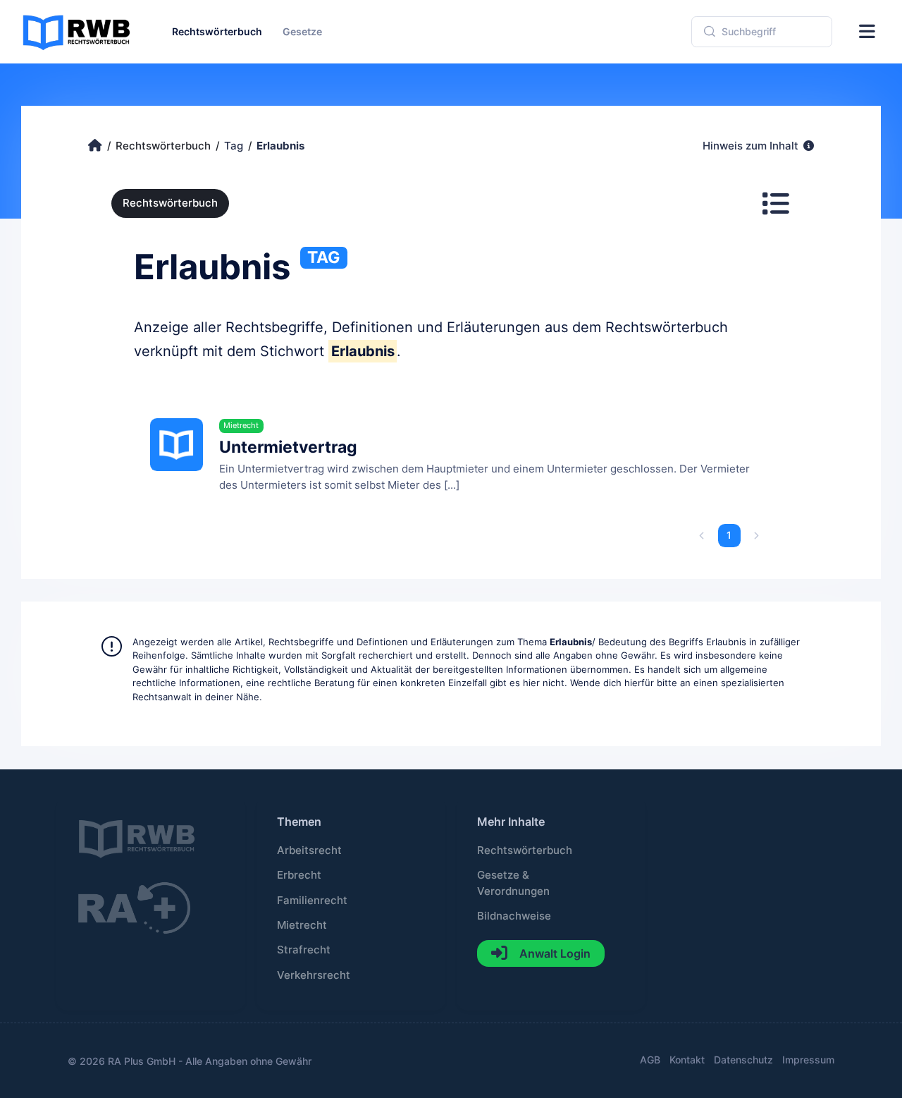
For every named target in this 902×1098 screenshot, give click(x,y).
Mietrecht (302, 925)
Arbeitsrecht (309, 850)
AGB (650, 1060)
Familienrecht (312, 900)
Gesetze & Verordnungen (513, 883)
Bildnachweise (514, 916)
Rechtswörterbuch (170, 203)
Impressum (808, 1060)
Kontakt (687, 1060)
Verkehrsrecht (313, 975)
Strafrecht (303, 950)
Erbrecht (299, 875)
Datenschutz (743, 1060)
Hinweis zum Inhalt (752, 146)
